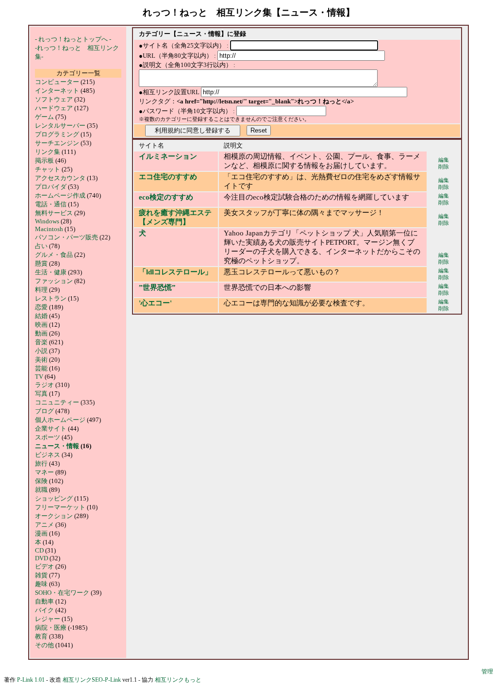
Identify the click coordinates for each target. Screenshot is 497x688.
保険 (41, 481)
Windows (47, 221)
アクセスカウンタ (60, 178)
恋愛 (41, 307)
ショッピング (54, 498)
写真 (41, 393)
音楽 (41, 342)
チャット (47, 169)
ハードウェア (54, 108)
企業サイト (50, 428)
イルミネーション (168, 156)
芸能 (41, 368)
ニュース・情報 (57, 446)
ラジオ (44, 384)
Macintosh (49, 229)
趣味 (41, 583)
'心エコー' (155, 303)
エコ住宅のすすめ (168, 177)
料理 (41, 289)
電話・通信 (51, 204)
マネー (44, 472)
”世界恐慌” (157, 287)
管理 (487, 671)
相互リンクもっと (178, 679)
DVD (41, 558)
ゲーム (44, 116)
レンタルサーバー (60, 125)
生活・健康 (50, 272)
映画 (41, 324)
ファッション (54, 281)
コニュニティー (57, 402)
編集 (443, 160)
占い (41, 246)
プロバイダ (50, 186)
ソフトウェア (54, 99)
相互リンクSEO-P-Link (92, 679)
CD (39, 550)
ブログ (44, 411)
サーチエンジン (57, 143)
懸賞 (41, 263)
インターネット (58, 90)
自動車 (44, 601)
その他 (44, 645)
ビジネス (47, 454)
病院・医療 (50, 627)
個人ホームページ (60, 419)
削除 (443, 166)
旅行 (41, 463)
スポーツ (47, 437)
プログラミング (57, 134)
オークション (54, 516)
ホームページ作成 (60, 195)
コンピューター (57, 81)
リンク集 (47, 151)
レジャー (47, 618)
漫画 (41, 533)
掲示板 (44, 160)
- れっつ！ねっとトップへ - (73, 39)
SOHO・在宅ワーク (62, 592)
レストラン (50, 298)
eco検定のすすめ (166, 197)
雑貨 (41, 575)
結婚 (41, 315)
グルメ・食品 (54, 254)
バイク (44, 610)
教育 (41, 636)
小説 (41, 350)
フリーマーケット (60, 507)
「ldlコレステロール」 (175, 272)
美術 (41, 359)
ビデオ (44, 566)
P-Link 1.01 (31, 679)
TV (39, 376)
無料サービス (54, 213)
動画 (41, 333)
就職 (41, 489)
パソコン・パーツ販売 (66, 237)
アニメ (44, 524)
